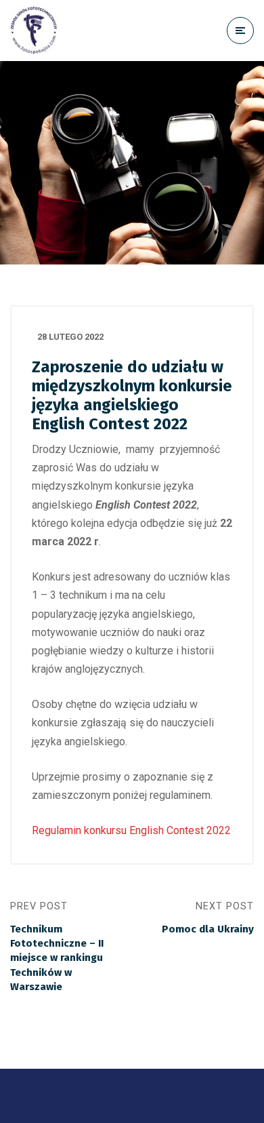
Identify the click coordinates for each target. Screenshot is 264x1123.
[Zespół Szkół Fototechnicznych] (34, 30)
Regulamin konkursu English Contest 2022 (131, 830)
